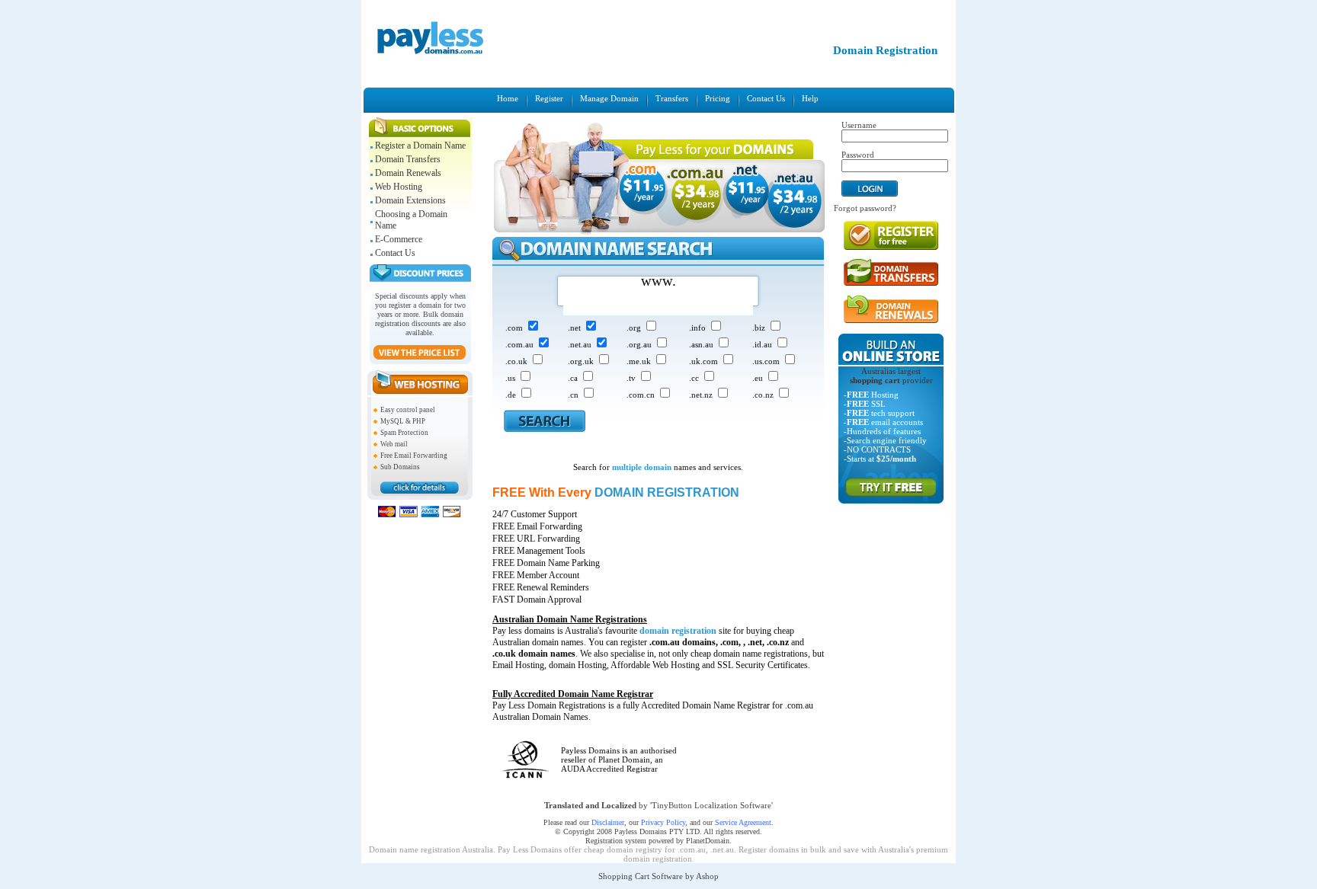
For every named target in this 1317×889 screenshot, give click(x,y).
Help (810, 98)
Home (507, 98)
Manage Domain (609, 98)
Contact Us (766, 98)
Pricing (717, 98)
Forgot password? (865, 208)
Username (858, 125)
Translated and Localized (590, 805)
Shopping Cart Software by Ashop (658, 876)
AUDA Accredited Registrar (609, 768)
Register (549, 98)
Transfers (671, 98)
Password (857, 154)
